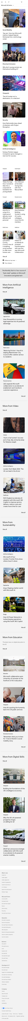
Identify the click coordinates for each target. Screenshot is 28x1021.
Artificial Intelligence (9, 149)
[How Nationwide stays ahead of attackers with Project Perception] (14, 110)
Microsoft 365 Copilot (6, 955)
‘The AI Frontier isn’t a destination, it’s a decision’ (11, 97)
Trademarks (21, 1013)
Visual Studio (4, 984)
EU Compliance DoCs (11, 1016)
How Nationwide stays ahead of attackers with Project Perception (12, 125)
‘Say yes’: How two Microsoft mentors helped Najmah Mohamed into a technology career (12, 36)
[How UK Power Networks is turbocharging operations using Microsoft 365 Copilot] (14, 604)
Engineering (6, 585)
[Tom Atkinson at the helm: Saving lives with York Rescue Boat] (20, 176)
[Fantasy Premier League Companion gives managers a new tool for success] (14, 138)
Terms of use (15, 1013)
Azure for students (5, 936)
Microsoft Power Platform (6, 979)
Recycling (3, 910)
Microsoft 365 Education (6, 927)
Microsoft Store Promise (6, 913)
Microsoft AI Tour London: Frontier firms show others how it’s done (13, 559)
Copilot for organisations (6, 882)
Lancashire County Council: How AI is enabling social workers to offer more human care (8, 246)
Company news (4, 996)
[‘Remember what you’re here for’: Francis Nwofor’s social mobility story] (14, 724)
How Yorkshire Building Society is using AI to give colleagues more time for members (20, 216)
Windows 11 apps (5, 891)
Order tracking (4, 908)
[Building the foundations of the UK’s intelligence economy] (14, 776)
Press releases (8, 263)
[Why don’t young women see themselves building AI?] (14, 52)
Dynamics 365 (4, 951)
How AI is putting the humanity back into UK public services (14, 708)
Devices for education (6, 922)
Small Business (4, 960)
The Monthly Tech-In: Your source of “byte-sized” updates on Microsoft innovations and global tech (14, 272)
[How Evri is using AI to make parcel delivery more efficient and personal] (8, 204)
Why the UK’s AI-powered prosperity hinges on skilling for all (12, 820)
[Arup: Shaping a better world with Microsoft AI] (14, 575)
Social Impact (17, 168)
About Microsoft (5, 993)
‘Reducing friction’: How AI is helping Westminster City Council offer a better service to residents (13, 353)
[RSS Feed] (5, 2)
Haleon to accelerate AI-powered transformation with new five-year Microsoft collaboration (20, 246)
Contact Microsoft (5, 1013)
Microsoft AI (4, 943)
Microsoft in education (6, 920)
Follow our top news (10, 260)
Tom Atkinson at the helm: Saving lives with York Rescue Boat (19, 186)
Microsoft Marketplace (6, 977)
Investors (3, 1000)
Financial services (18, 197)
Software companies (5, 981)
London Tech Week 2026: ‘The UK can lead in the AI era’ (13, 470)
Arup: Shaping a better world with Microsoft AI (13, 589)
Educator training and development (8, 932)
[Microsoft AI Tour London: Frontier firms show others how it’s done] (14, 544)
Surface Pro (4, 875)
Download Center (5, 901)
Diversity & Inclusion (9, 64)
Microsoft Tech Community (7, 974)
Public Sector (5, 227)
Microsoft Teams (5, 958)
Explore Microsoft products (7, 889)
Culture (5, 435)
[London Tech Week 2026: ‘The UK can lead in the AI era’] (14, 456)
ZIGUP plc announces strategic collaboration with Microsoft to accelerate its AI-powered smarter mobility (13, 852)
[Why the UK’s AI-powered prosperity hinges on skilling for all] (14, 805)
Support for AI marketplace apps (7, 972)
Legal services (6, 316)
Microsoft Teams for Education (7, 924)
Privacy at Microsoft (5, 998)
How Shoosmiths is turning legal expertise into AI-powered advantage (14, 321)
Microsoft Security (5, 946)
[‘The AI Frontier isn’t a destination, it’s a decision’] (14, 83)
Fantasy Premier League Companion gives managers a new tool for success (12, 154)
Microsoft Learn (4, 969)
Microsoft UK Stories (6, 5)
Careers (3, 991)
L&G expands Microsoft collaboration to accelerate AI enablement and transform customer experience (13, 387)
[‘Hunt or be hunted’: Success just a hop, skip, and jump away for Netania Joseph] (14, 425)
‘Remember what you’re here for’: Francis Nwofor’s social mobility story (13, 739)
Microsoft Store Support (6, 903)
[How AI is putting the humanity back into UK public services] (14, 695)
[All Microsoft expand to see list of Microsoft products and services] (2, 2)
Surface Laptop (4, 877)
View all (5, 256)
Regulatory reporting (20, 1016)
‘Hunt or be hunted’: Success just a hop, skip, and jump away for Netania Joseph (13, 440)
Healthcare (17, 227)
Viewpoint (6, 93)
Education (5, 673)
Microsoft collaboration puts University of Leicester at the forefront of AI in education (13, 678)
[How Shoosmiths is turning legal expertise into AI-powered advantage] (14, 306)
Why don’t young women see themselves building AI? (12, 68)
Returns (3, 906)
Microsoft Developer (5, 967)
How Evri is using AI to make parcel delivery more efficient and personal (7, 215)
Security (5, 120)
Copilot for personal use (6, 884)
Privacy (10, 1013)
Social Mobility (7, 30)
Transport (5, 197)
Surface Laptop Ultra (5, 879)
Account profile (4, 898)
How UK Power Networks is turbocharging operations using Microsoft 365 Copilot (13, 619)
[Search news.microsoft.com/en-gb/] (9, 2)
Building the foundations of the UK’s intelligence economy (14, 789)
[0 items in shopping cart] (22, 2)
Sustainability (4, 1003)
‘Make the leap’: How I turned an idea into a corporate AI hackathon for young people (8, 187)
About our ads (4, 1016)
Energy (4, 614)
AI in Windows (4, 887)
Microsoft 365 (4, 953)
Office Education (5, 929)
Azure (3, 948)
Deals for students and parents (7, 934)
